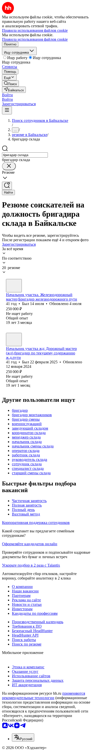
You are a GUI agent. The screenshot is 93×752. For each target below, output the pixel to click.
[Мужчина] (14, 285)
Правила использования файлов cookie (35, 39)
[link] (10, 83)
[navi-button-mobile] (7, 110)
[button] (7, 95)
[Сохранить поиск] (7, 186)
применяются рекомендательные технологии (43, 695)
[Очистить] (9, 166)
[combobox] (25, 155)
